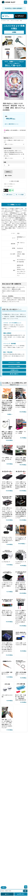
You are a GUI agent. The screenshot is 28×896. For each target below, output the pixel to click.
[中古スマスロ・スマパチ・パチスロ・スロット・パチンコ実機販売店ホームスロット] (8, 2)
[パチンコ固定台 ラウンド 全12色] (20, 424)
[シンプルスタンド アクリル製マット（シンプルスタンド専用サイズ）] (7, 575)
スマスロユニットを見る (14, 362)
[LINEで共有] (11, 190)
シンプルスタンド (6, 561)
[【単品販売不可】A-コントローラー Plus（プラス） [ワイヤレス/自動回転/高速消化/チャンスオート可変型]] (20, 393)
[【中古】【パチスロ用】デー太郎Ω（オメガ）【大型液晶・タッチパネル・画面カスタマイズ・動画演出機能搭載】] (20, 575)
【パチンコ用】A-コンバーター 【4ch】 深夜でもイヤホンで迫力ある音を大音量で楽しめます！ (7, 485)
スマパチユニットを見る (14, 366)
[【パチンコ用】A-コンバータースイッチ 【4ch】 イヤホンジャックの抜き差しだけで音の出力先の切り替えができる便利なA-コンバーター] (7, 500)
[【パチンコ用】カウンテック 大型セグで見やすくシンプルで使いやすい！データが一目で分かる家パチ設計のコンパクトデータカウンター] (7, 636)
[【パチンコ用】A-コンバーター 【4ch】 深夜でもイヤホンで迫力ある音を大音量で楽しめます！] (7, 474)
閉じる (4, 887)
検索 (25, 890)
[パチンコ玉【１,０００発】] (7, 688)
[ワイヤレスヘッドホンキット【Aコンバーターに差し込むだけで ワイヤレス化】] (7, 530)
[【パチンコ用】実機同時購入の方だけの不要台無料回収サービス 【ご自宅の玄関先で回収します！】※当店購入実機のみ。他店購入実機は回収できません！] (7, 393)
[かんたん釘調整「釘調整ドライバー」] (7, 665)
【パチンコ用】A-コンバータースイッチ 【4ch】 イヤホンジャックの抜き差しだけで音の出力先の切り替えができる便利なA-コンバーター (7, 512)
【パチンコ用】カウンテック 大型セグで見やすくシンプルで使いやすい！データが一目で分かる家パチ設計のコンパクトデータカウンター (7, 647)
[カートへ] (25, 886)
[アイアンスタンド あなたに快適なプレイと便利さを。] (20, 530)
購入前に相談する (14, 373)
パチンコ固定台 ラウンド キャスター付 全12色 (7, 459)
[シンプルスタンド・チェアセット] (20, 554)
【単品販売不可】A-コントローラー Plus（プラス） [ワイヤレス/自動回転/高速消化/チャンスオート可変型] (20, 404)
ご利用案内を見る (14, 370)
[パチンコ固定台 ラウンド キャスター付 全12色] (7, 450)
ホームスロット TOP (5, 20)
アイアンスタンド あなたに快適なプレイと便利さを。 (20, 539)
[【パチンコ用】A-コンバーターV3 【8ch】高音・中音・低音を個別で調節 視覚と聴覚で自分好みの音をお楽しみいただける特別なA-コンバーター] (20, 500)
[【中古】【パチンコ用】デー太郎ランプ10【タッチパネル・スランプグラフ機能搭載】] (7, 603)
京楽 (21, 20)
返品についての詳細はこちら (9, 183)
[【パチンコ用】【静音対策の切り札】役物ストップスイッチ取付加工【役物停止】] (20, 450)
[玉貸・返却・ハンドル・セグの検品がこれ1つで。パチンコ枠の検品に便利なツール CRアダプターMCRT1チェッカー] (7, 712)
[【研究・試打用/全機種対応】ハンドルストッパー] (20, 665)
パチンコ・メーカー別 (14, 20)
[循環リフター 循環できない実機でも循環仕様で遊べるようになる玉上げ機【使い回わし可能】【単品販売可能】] (7, 424)
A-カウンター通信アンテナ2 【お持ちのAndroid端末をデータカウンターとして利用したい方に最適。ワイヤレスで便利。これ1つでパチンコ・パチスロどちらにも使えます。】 (20, 617)
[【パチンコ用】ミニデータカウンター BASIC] (20, 636)
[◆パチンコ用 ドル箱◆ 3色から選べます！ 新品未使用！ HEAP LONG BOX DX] (20, 688)
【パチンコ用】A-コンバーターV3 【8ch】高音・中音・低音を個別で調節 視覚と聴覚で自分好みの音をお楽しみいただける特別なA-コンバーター (20, 512)
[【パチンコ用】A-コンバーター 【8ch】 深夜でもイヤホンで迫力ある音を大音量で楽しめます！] (20, 474)
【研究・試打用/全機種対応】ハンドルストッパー (20, 674)
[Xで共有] (6, 190)
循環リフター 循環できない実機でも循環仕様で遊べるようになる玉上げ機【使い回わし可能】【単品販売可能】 (7, 435)
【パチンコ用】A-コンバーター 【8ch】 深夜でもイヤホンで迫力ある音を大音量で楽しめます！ (20, 485)
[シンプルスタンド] (7, 554)
